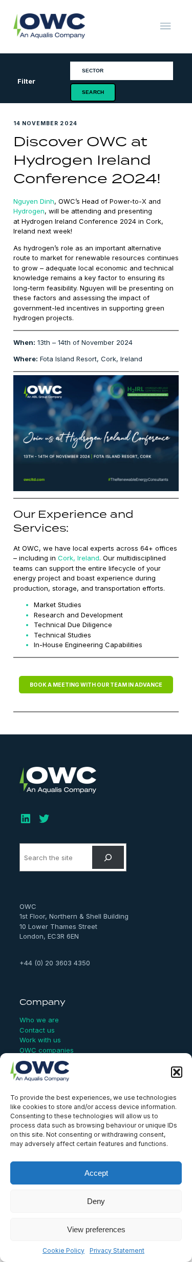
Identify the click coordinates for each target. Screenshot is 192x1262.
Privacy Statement (117, 1250)
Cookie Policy (63, 1250)
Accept (96, 1173)
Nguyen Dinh (33, 201)
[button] (177, 1072)
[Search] (108, 857)
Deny (96, 1201)
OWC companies (46, 1050)
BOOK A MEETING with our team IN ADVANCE (96, 685)
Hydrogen (29, 211)
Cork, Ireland (78, 558)
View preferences (96, 1229)
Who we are (39, 1020)
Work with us (40, 1040)
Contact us (37, 1030)
